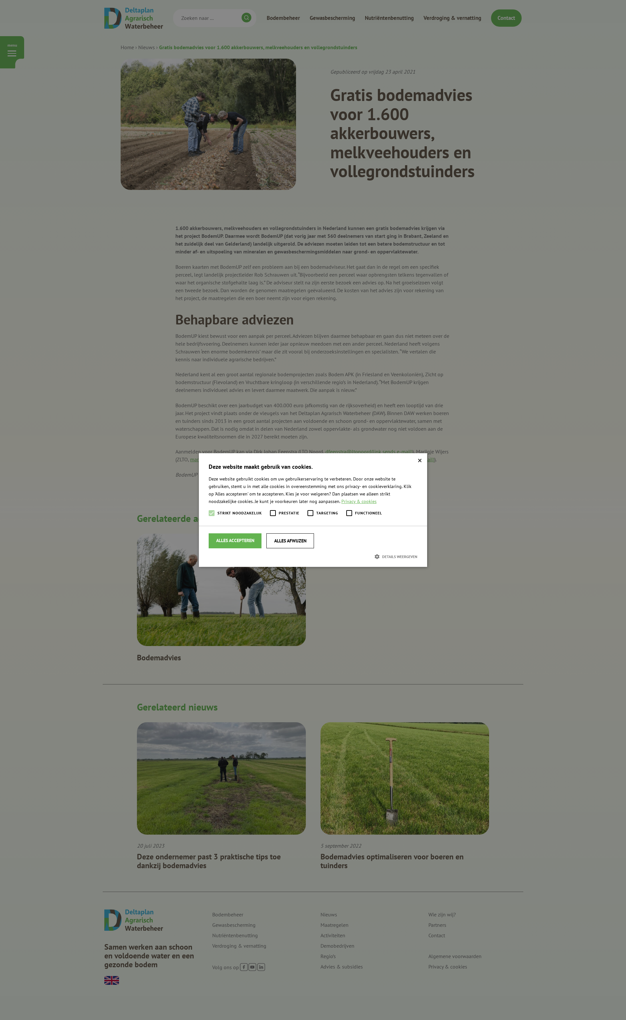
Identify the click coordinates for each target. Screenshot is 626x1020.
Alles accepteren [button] (235, 540)
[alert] (313, 510)
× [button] (419, 460)
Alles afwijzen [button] (290, 541)
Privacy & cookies (359, 501)
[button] (313, 556)
